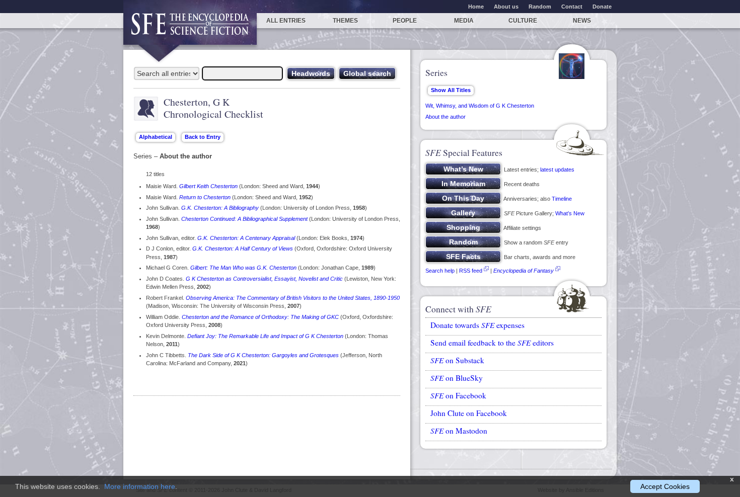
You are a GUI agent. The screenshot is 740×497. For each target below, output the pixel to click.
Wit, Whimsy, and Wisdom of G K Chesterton (479, 106)
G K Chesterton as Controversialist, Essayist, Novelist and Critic (264, 279)
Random (540, 7)
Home (476, 7)
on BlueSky (456, 378)
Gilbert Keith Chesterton (208, 186)
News (582, 20)
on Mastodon (458, 431)
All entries (286, 20)
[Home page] (190, 29)
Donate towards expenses (477, 325)
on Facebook (458, 395)
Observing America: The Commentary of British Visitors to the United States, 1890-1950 (293, 298)
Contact (571, 7)
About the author (445, 117)
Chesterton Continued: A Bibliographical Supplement (244, 219)
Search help (440, 271)
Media (464, 20)
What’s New (569, 213)
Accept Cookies (665, 486)
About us (506, 7)
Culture (522, 20)
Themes (345, 20)
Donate (602, 7)
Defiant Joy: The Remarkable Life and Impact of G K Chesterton (265, 336)
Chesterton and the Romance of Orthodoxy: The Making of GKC (260, 317)
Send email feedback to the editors (492, 343)
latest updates (557, 170)
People (405, 20)
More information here (139, 486)
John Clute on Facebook (468, 413)
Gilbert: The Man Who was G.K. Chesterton (243, 268)
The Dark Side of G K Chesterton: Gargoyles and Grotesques (263, 355)
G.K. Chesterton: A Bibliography (220, 208)
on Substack (457, 360)
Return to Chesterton (205, 197)
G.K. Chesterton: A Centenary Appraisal (246, 238)
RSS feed (470, 271)
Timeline (562, 199)
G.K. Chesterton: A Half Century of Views (242, 248)
